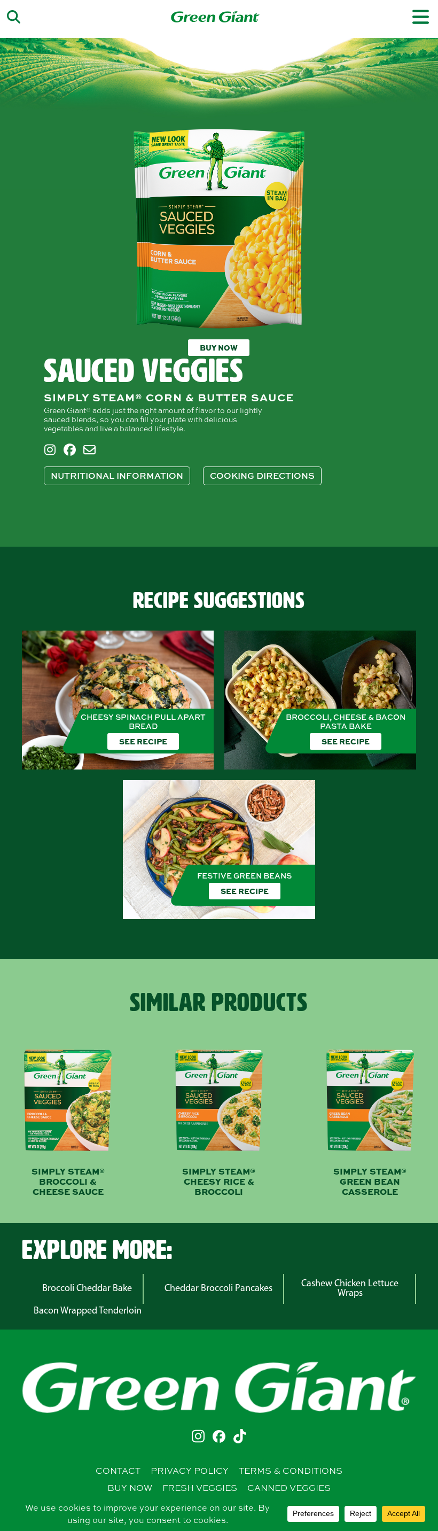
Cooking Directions (262, 475)
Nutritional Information (117, 475)
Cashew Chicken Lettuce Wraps (349, 1289)
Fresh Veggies (199, 1488)
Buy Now (219, 347)
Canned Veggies (289, 1488)
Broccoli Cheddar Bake (87, 1289)
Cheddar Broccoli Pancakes (218, 1289)
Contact (118, 1470)
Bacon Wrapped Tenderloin (88, 1311)
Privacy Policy (190, 1470)
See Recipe (143, 741)
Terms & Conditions (290, 1470)
